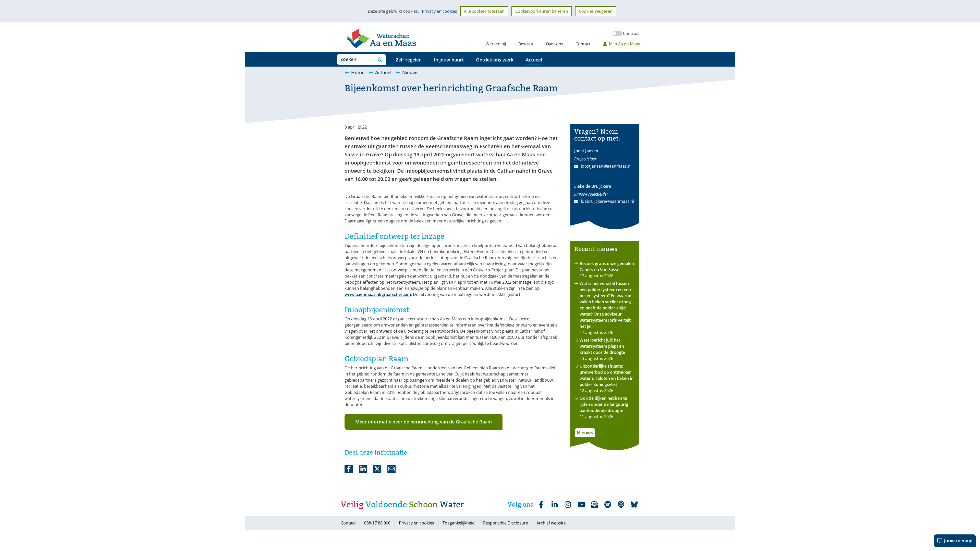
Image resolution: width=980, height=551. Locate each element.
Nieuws (585, 433)
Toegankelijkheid (459, 523)
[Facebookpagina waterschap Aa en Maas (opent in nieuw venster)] (541, 504)
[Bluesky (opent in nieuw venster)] (634, 504)
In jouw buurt (449, 60)
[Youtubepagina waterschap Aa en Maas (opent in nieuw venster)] (581, 504)
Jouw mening (958, 540)
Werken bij (496, 44)
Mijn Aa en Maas (624, 44)
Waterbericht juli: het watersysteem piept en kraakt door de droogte (602, 346)
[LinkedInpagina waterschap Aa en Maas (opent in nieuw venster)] (554, 504)
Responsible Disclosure (505, 523)
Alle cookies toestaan (484, 11)
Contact (583, 44)
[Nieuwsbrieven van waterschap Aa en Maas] (594, 504)
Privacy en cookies (439, 11)
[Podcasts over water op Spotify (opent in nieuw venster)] (621, 504)
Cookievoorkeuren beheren (541, 11)
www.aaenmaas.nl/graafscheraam (378, 294)
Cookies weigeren (595, 11)
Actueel (534, 60)
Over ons (554, 44)
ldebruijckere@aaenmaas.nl (607, 201)
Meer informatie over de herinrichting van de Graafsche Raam (423, 422)
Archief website (551, 523)
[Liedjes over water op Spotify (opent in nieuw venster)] (608, 504)
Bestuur (526, 44)
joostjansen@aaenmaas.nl (606, 166)
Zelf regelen (409, 60)
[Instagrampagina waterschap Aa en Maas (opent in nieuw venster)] (568, 504)
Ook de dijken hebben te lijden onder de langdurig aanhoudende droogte (604, 404)
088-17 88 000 (377, 523)
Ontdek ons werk (494, 60)
